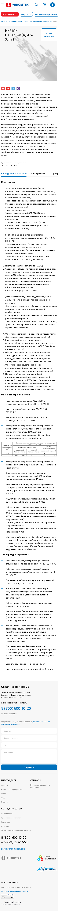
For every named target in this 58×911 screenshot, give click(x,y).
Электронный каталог (20, 21)
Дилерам (5, 826)
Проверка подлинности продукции (40, 786)
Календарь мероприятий (11, 789)
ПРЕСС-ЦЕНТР (8, 780)
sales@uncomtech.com (13, 848)
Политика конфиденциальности (14, 891)
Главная (4, 21)
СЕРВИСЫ (35, 780)
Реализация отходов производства (16, 830)
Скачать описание (49, 35)
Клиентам (5, 822)
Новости (4, 785)
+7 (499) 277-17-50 (14, 842)
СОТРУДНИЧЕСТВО (11, 808)
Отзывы (4, 802)
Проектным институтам (11, 818)
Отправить (29, 767)
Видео (4, 798)
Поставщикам (7, 814)
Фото (3, 794)
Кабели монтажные (41, 21)
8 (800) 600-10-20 (16, 708)
